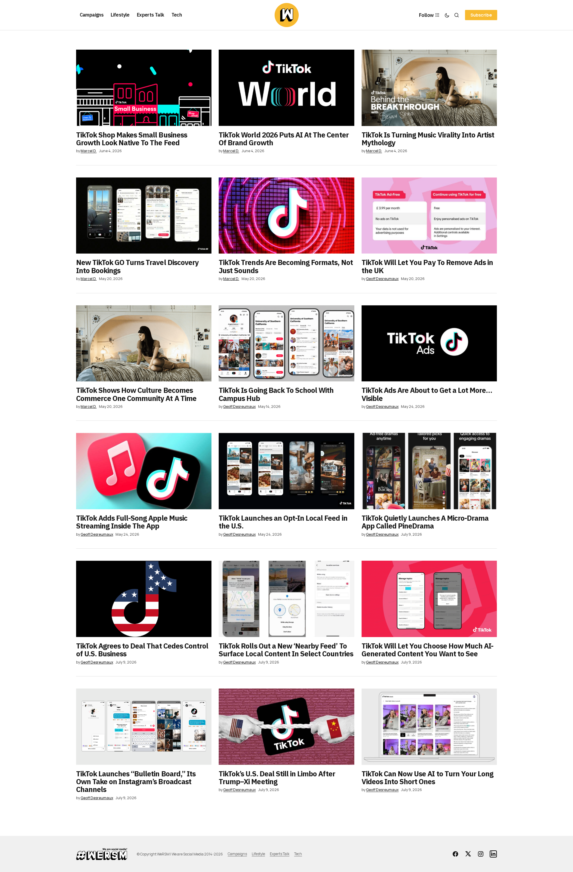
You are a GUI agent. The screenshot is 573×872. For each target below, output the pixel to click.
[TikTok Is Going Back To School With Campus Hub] (286, 343)
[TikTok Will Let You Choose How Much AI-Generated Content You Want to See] (429, 599)
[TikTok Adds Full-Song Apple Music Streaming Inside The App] (144, 471)
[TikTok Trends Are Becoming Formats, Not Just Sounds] (286, 215)
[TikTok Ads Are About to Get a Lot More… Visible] (429, 343)
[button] (447, 15)
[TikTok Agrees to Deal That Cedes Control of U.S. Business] (144, 599)
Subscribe (481, 15)
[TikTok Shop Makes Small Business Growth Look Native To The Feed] (144, 88)
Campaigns (237, 853)
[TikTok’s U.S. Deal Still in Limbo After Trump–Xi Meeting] (286, 727)
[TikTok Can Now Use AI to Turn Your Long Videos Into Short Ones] (429, 727)
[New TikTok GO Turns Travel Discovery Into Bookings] (144, 215)
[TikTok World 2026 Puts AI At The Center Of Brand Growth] (286, 88)
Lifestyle (258, 853)
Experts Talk (279, 853)
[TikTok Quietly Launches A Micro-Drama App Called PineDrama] (429, 471)
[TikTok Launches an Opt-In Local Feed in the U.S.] (286, 471)
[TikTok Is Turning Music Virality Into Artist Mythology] (429, 88)
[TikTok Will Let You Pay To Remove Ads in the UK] (429, 215)
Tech (298, 853)
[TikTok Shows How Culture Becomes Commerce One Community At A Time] (144, 343)
